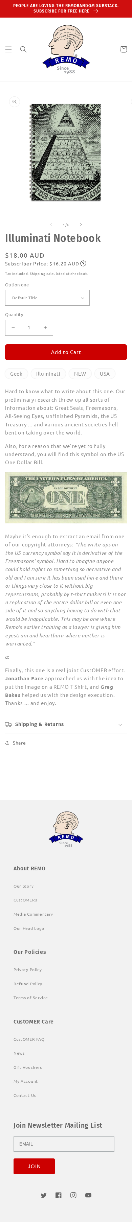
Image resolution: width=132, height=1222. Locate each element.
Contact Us (25, 1095)
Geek (16, 373)
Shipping (38, 273)
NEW (80, 373)
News (19, 1053)
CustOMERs (25, 899)
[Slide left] (51, 224)
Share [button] (19, 742)
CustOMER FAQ (29, 1039)
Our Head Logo (29, 928)
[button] (8, 49)
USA (105, 373)
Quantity (14, 314)
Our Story (24, 886)
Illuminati (48, 373)
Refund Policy (28, 983)
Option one (17, 284)
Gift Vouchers (28, 1067)
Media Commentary (33, 914)
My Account (26, 1081)
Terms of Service (31, 997)
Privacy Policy (28, 969)
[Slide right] (80, 224)
